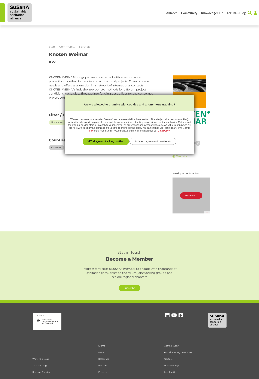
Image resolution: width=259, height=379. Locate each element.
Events (101, 345)
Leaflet (207, 212)
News (101, 352)
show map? (191, 195)
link (91, 130)
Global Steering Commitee (178, 352)
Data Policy (164, 130)
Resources (103, 359)
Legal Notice (170, 372)
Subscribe (129, 288)
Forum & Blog (236, 13)
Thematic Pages (40, 365)
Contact (168, 359)
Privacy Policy (171, 365)
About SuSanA (171, 345)
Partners (102, 365)
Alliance (171, 13)
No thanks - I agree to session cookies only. (152, 141)
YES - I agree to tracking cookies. (106, 141)
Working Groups (40, 359)
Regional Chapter (41, 372)
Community (189, 13)
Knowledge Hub (212, 13)
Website (181, 156)
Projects (102, 372)
